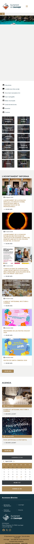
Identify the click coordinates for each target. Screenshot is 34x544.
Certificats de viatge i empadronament (7, 155)
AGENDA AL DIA (17, 489)
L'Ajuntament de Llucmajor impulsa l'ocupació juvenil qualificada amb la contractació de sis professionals (14, 203)
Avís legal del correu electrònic (20, 539)
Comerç (8, 163)
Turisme (7, 112)
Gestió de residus (24, 120)
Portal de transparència (23, 146)
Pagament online (8, 137)
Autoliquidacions (23, 129)
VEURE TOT (17, 482)
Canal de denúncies (11, 104)
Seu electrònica (24, 137)
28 (21, 476)
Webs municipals (10, 100)
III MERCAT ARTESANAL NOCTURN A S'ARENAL (16, 410)
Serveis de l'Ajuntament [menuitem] (7, 505)
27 (17, 476)
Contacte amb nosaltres (16, 541)
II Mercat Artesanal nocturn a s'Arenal (15, 302)
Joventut (7, 108)
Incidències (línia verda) (12, 89)
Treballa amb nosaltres (8, 120)
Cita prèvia (8, 85)
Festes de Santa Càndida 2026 (15, 360)
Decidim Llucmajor (8, 146)
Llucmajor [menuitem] (21, 505)
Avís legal (6, 539)
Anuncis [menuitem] (20, 510)
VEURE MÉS (8, 209)
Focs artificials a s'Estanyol (15, 440)
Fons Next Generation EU (12, 93)
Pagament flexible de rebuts (7, 129)
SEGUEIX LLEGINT (10, 414)
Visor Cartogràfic (10, 97)
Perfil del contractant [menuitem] (7, 510)
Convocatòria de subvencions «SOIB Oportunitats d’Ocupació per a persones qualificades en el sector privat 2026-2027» (16, 271)
